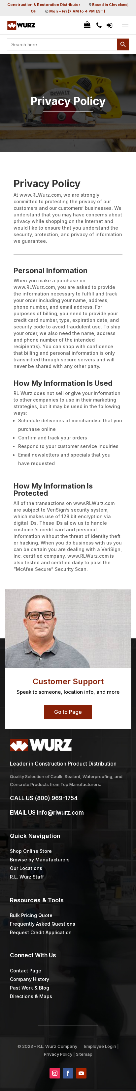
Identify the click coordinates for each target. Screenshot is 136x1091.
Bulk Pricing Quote (31, 915)
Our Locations (26, 868)
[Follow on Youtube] (81, 1073)
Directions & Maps (31, 996)
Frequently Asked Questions (42, 924)
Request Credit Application (41, 932)
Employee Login (100, 1046)
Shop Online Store (31, 851)
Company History (29, 979)
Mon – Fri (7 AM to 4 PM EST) (77, 11)
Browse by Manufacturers (40, 859)
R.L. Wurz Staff (27, 877)
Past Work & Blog (29, 988)
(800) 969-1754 (56, 798)
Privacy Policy (58, 1054)
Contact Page (25, 970)
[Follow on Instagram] (55, 1073)
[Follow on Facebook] (68, 1073)
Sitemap (84, 1054)
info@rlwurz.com (60, 812)
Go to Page (68, 712)
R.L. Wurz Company (57, 1046)
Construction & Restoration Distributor (43, 4)
